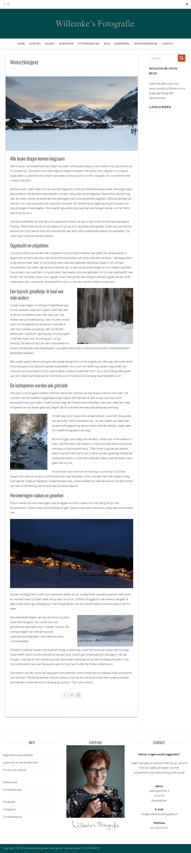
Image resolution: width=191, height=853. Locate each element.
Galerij (50, 43)
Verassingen (124, 711)
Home (21, 43)
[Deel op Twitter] (72, 695)
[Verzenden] (181, 58)
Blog (107, 43)
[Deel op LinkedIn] (78, 695)
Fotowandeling (89, 43)
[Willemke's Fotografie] (95, 24)
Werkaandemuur (145, 43)
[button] (187, 4)
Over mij (35, 43)
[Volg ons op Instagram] (8, 4)
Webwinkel (122, 43)
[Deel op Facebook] (65, 695)
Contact (168, 43)
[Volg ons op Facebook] (5, 4)
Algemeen (155, 118)
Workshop (66, 43)
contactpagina (159, 777)
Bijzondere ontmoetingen (28, 711)
